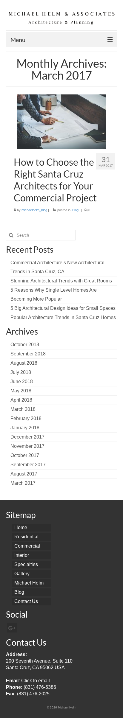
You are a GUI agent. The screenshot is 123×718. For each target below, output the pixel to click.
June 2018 (21, 381)
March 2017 (23, 483)
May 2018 (20, 390)
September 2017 (28, 464)
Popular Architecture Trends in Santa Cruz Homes (63, 317)
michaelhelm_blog (34, 210)
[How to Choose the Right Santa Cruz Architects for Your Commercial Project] (61, 121)
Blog (75, 210)
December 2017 (27, 436)
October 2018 (24, 344)
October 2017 (24, 455)
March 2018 (23, 409)
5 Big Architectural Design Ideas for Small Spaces (63, 308)
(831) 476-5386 (40, 687)
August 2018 (23, 363)
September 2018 (28, 353)
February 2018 (25, 418)
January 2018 (24, 427)
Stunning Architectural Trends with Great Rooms (61, 280)
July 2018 (20, 372)
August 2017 (23, 473)
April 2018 (21, 399)
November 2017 (27, 446)
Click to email (35, 680)
